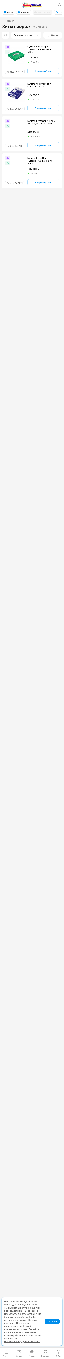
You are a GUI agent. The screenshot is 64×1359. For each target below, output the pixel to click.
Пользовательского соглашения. (22, 1313)
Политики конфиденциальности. (22, 1341)
